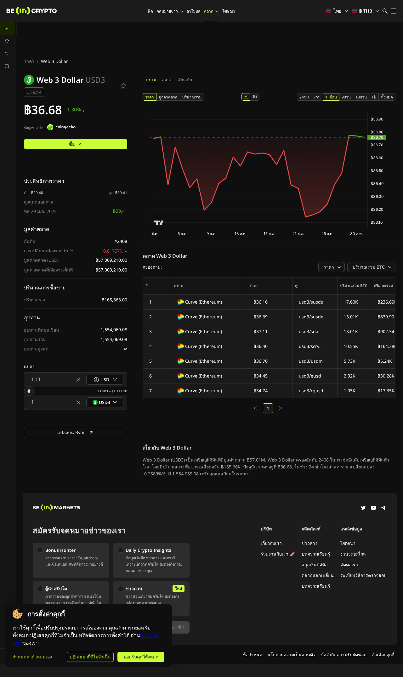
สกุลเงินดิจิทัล (315, 565)
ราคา (29, 61)
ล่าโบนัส (193, 11)
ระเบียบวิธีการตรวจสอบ (363, 575)
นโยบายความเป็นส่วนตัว (291, 654)
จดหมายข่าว (167, 11)
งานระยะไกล (353, 554)
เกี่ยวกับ (185, 79)
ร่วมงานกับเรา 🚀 (278, 554)
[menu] (8, 47)
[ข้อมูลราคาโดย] (61, 128)
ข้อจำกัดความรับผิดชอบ (343, 654)
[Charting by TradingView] (158, 223)
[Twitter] (363, 508)
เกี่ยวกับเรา (271, 543)
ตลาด (208, 11)
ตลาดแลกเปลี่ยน (318, 575)
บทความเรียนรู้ (316, 554)
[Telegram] (383, 508)
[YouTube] (373, 508)
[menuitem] (8, 28)
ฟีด (150, 11)
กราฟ (151, 79)
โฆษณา (228, 11)
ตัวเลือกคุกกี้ (383, 654)
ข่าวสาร (310, 543)
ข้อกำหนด (252, 654)
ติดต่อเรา (349, 565)
